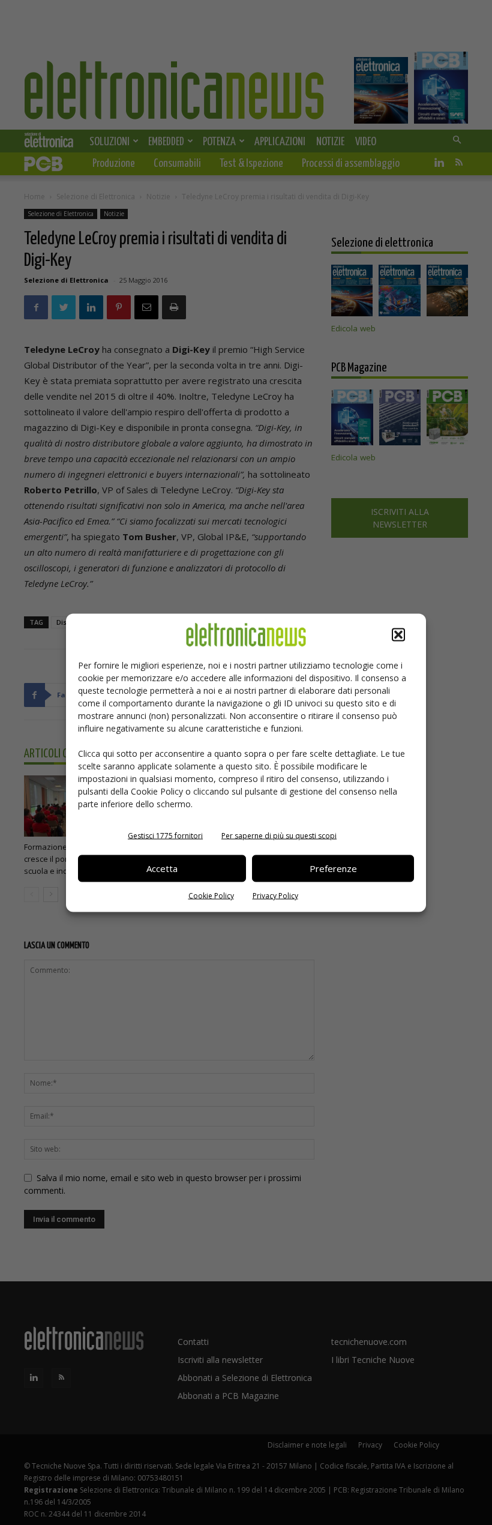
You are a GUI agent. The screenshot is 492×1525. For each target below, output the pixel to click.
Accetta (162, 868)
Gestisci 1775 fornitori (165, 835)
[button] (398, 634)
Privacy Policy (275, 895)
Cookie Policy (211, 895)
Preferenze (333, 868)
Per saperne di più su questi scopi (279, 835)
